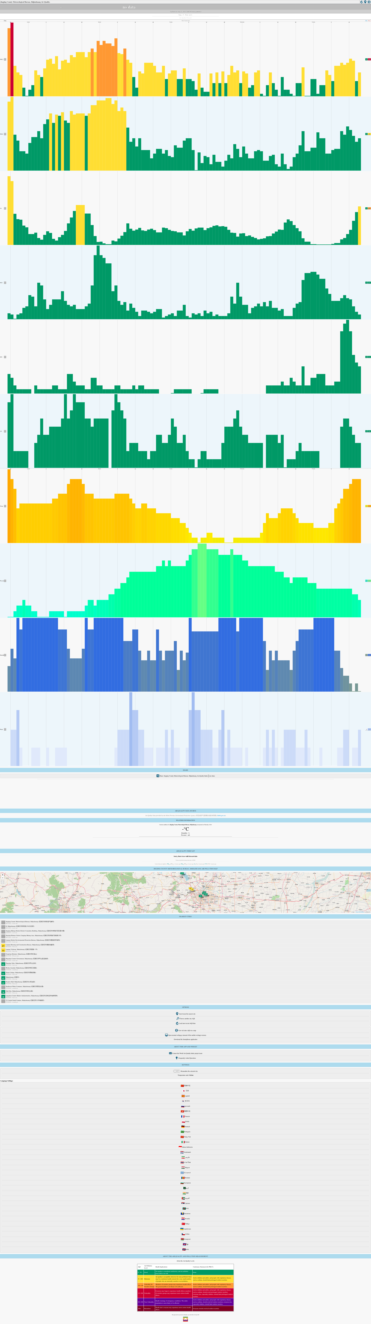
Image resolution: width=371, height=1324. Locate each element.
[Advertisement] (58, 793)
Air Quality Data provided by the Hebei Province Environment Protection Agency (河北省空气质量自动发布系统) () (185, 815)
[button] (190, 889)
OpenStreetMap (360, 912)
